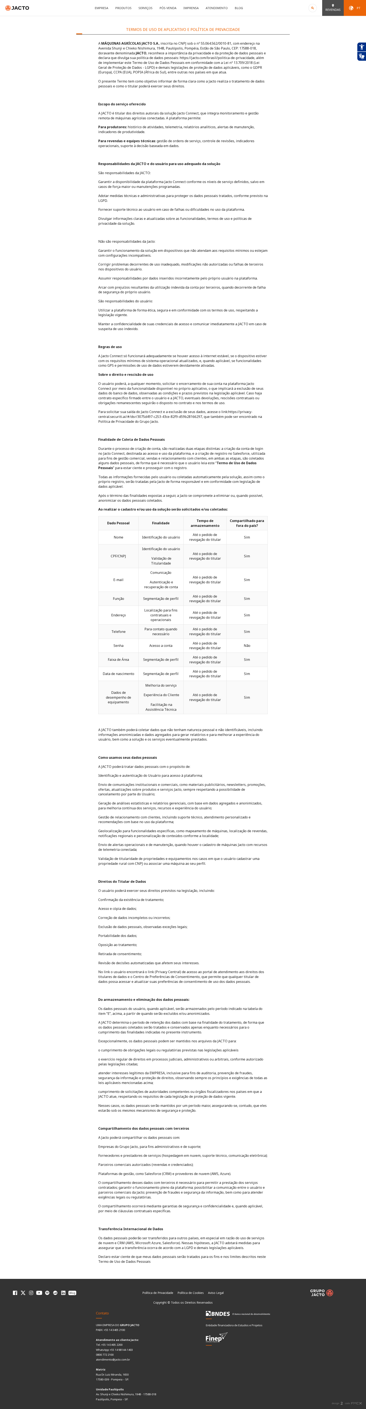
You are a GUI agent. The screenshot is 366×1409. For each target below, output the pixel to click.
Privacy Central (168, 972)
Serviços (145, 8)
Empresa (101, 8)
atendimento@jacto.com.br (113, 1359)
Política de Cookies (190, 1293)
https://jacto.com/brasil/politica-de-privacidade (217, 57)
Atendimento (217, 8)
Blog (239, 8)
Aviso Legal (216, 1293)
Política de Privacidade (157, 1293)
